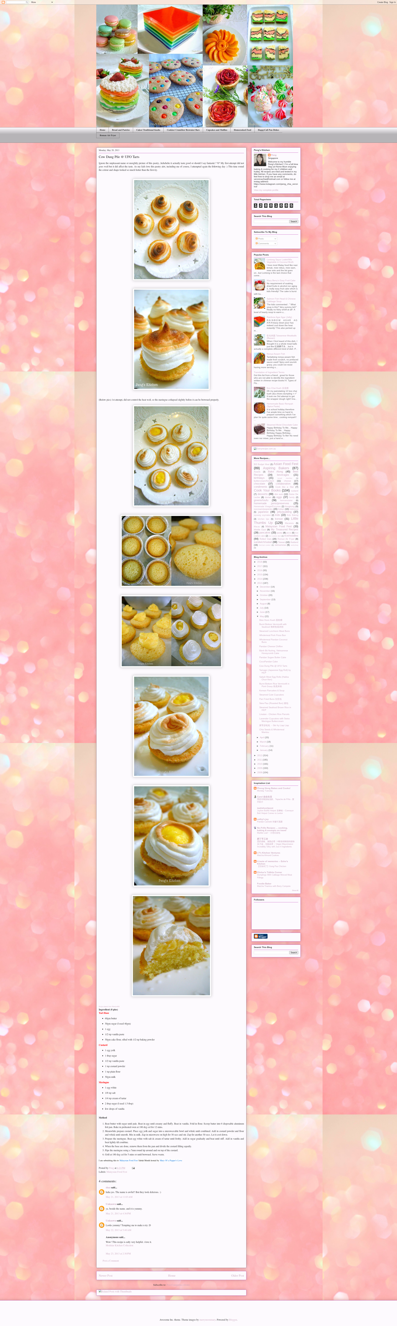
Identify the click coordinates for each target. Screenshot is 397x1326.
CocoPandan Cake (268, 661)
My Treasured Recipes (284, 529)
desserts (263, 494)
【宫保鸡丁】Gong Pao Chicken (271, 866)
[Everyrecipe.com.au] (265, 448)
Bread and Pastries (121, 129)
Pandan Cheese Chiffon (271, 646)
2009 (260, 768)
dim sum (278, 494)
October (264, 595)
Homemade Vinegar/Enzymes (267, 506)
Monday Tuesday (265, 791)
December (265, 586)
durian (268, 497)
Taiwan (281, 542)
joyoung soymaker (262, 515)
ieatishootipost (265, 808)
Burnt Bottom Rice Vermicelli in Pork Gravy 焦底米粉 (274, 685)
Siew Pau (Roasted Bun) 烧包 (273, 703)
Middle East (260, 529)
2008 (260, 772)
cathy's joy (263, 819)
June (262, 612)
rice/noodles (291, 535)
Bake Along (275, 471)
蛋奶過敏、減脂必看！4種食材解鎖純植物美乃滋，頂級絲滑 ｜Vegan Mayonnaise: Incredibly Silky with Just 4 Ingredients (275, 844)
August (263, 603)
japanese (263, 511)
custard (294, 490)
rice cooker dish (275, 536)
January (264, 750)
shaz (108, 1187)
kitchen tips (263, 519)
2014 (260, 579)
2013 (260, 583)
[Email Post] (133, 1167)
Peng (274, 155)
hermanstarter (286, 500)
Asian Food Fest (285, 464)
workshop (294, 545)
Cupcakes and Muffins (216, 129)
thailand (294, 542)
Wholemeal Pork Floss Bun (272, 635)
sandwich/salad (263, 542)
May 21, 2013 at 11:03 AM (119, 1196)
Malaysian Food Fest (129, 1160)
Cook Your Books (267, 490)
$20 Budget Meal (261, 464)
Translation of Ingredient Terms (269, 372)
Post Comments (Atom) (178, 1284)
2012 (260, 755)
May (262, 616)
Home (102, 129)
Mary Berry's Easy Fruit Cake (281, 280)
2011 (260, 759)
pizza (288, 533)
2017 (260, 566)
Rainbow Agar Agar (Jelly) (279, 317)
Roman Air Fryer (108, 135)
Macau (257, 527)
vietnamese (280, 545)
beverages (283, 474)
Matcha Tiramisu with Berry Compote (273, 886)
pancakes (264, 532)
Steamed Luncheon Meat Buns (274, 631)
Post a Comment (111, 1260)
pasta (279, 532)
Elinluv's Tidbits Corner (269, 872)
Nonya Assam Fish (276, 354)
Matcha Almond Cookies (268, 855)
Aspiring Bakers (276, 468)
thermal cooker (265, 545)
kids (277, 514)
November (265, 591)
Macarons (289, 523)
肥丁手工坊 (262, 839)
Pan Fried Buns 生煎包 (270, 699)
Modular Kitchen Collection (119, 1245)
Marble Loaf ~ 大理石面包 (268, 833)
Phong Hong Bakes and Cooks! (273, 788)
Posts (261, 238)
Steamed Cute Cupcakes (271, 694)
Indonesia (294, 509)
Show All (295, 890)
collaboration (283, 483)
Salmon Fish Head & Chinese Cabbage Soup (281, 300)
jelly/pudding (284, 511)
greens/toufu (261, 500)
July (262, 608)
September (265, 599)
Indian (281, 509)
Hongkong (290, 506)
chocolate (259, 483)
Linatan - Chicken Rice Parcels (274, 714)
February (265, 746)
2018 (260, 562)
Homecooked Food (242, 129)
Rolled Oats (265, 539)
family (292, 497)
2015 (260, 574)
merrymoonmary (207, 1319)
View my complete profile (266, 190)
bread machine (285, 478)
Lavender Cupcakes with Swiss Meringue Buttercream (274, 719)
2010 (260, 764)
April (262, 737)
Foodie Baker (264, 883)
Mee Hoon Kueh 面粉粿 (270, 620)
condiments (260, 486)
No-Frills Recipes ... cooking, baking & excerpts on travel (272, 829)
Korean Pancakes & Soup (271, 690)
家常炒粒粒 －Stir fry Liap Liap (274, 725)
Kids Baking (292, 515)
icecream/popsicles (263, 509)
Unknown (111, 1204)
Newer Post (105, 1275)
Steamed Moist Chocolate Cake (282, 425)
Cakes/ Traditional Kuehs (148, 129)
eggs (279, 497)
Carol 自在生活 (264, 796)
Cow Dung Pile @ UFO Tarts (273, 666)
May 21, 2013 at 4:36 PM (118, 1213)
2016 (260, 570)
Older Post (237, 1275)
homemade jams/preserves (271, 503)
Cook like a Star (284, 487)
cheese (287, 481)
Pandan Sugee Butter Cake (272, 657)
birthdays (259, 477)
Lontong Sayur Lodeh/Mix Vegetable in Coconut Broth (280, 260)
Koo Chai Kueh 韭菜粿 (278, 388)
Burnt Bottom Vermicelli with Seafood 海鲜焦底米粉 (273, 625)
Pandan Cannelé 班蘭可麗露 (270, 822)
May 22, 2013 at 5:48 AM (118, 1230)
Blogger (233, 1319)
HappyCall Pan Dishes (268, 129)
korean (279, 518)
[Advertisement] (132, 1306)
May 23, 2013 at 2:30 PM (118, 1253)
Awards (257, 472)
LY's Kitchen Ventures (268, 853)
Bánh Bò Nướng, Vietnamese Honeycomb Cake (273, 651)
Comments (263, 243)
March (263, 742)
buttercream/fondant (264, 481)
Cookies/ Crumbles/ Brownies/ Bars (183, 129)
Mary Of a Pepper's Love (171, 1160)
